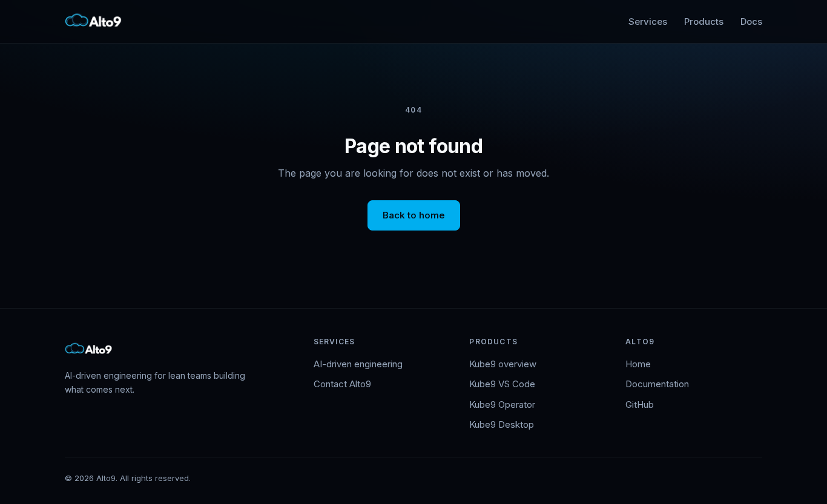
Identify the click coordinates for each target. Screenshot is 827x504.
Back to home (414, 215)
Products (703, 21)
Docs (751, 21)
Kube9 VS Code (502, 384)
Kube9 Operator (502, 404)
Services (647, 21)
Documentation (657, 384)
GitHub (639, 404)
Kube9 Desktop (501, 424)
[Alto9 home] (94, 21)
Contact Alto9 (342, 384)
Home (638, 364)
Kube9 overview (502, 364)
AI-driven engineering (358, 364)
